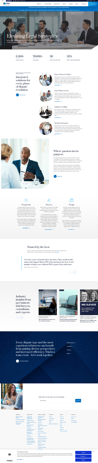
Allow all (83, 452)
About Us (62, 416)
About (76, 3)
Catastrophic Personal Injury (42, 426)
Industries (29, 414)
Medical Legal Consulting (18, 423)
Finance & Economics (42, 433)
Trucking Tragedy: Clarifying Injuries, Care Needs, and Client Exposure (68, 320)
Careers (69, 350)
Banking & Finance (30, 420)
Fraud (39, 434)
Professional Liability (85, 316)
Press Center (89, 0)
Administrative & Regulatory (41, 417)
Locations (69, 346)
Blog (50, 422)
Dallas (72, 418)
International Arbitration (42, 438)
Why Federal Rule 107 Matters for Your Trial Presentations (47, 320)
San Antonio (73, 420)
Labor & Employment (88, 318)
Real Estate (40, 449)
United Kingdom (74, 422)
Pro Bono (62, 427)
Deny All (83, 459)
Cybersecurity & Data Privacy (31, 423)
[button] (94, 0)
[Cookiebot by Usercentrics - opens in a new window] (10, 461)
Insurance (29, 435)
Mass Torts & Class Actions (42, 442)
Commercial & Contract (41, 429)
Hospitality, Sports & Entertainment (31, 430)
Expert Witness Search (61, 91)
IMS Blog (61, 429)
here (58, 252)
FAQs (68, 353)
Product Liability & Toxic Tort (41, 445)
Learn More (57, 85)
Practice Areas (41, 414)
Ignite (64, 3)
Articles (50, 416)
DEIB (61, 425)
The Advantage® (47, 3)
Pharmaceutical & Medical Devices (30, 439)
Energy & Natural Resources (30, 426)
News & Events (70, 342)
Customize (83, 456)
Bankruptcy (40, 424)
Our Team (84, 3)
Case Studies (48, 229)
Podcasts (51, 420)
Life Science (29, 436)
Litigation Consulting (60, 107)
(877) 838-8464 (22, 0)
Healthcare (29, 428)
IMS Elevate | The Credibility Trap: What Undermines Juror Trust (88, 321)
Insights (71, 3)
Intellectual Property (42, 436)
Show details (19, 459)
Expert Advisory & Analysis (62, 74)
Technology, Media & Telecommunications (43, 317)
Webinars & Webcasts (53, 423)
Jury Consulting (47, 316)
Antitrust (40, 422)
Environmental (40, 431)
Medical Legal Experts (61, 123)
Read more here (75, 10)
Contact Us (73, 416)
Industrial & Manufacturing (29, 433)
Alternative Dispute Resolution (42, 420)
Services (39, 3)
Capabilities (56, 3)
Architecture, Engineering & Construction (29, 418)
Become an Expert (63, 431)
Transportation (63, 316)
